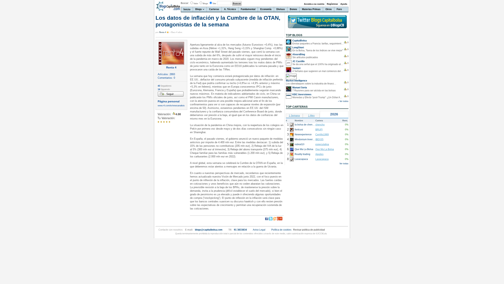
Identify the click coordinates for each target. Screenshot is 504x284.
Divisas (280, 9)
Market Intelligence (296, 80)
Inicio (186, 9)
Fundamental (248, 9)
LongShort (298, 47)
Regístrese (332, 4)
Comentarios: (166, 77)
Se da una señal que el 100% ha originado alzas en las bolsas (318, 64)
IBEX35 (319, 139)
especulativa (322, 144)
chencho (320, 124)
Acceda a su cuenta (314, 4)
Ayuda (343, 4)
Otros (328, 9)
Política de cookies (281, 229)
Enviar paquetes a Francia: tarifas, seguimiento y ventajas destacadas (318, 43)
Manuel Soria (299, 87)
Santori (296, 68)
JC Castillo (298, 61)
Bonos (293, 9)
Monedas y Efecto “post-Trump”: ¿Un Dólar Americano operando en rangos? (318, 97)
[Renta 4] (171, 53)
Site (214, 3)
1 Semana (294, 115)
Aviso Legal (259, 229)
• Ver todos (343, 101)
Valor (196, 3)
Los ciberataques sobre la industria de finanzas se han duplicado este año (311, 83)
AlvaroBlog (298, 54)
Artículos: (166, 74)
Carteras (214, 9)
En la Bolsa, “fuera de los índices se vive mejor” (317, 50)
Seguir (170, 93)
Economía (265, 9)
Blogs (205, 3)
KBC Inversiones (301, 94)
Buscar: (185, 3)
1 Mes (311, 115)
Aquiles (319, 154)
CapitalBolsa (299, 40)
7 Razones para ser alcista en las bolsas (314, 90)
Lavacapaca (322, 159)
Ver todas (343, 163)
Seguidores (164, 86)
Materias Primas (311, 9)
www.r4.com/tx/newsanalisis (171, 106)
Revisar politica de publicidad (309, 229)
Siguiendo (164, 89)
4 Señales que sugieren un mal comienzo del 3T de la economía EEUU (318, 71)
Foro (339, 9)
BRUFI (318, 129)
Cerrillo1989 (322, 134)
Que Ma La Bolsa (324, 149)
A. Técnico (230, 9)
